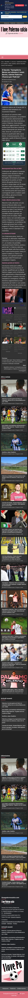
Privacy (15, 923)
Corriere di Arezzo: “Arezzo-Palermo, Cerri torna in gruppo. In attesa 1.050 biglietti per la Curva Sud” (13, 504)
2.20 (13, 155)
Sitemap (9, 923)
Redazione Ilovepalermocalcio (9, 79)
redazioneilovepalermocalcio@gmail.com (13, 921)
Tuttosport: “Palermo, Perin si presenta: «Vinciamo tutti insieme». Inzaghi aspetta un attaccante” (14, 584)
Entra (25, 16)
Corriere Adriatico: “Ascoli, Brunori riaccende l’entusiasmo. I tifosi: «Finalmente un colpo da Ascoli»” (12, 557)
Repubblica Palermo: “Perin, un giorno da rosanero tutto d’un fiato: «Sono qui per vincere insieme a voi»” (13, 611)
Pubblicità (12, 23)
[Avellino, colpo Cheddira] (14, 441)
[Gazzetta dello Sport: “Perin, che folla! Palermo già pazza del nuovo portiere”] (14, 679)
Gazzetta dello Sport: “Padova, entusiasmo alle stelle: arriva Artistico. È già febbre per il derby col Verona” (14, 637)
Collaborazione (20, 23)
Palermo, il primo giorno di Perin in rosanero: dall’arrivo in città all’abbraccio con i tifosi (13, 400)
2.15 (13, 151)
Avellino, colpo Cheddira (9, 452)
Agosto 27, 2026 (20, 403)
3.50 (7, 151)
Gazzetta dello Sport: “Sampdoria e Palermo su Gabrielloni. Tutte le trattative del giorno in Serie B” (14, 664)
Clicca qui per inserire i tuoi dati (7, 19)
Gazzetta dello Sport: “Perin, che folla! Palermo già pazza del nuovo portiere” (13, 690)
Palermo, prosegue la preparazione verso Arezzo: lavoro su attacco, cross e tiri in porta (13, 477)
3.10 (10, 151)
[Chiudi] (3, 5)
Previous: (13, 360)
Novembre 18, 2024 (7, 81)
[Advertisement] (14, 45)
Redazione (6, 23)
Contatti (3, 923)
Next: (15, 368)
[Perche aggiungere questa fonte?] (26, 5)
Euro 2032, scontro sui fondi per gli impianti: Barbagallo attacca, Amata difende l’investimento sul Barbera (12, 531)
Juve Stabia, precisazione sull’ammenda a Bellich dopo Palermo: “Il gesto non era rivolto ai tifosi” (13, 427)
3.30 (7, 155)
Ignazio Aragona (16, 917)
